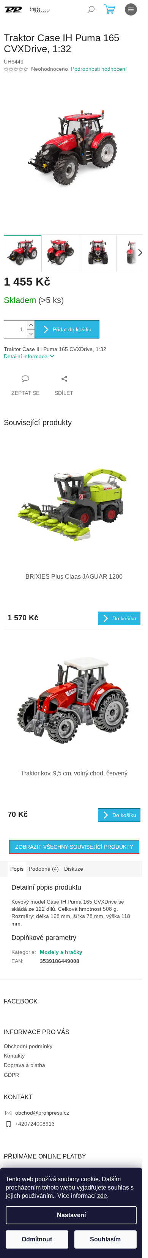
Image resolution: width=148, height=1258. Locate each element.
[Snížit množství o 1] (31, 333)
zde (102, 1196)
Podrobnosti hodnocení (99, 69)
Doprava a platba (24, 1065)
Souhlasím (105, 1239)
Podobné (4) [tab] (44, 869)
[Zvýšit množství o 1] (31, 325)
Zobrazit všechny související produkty (74, 847)
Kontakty (14, 1056)
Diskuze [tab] (73, 869)
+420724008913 (35, 1124)
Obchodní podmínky (28, 1046)
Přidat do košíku (72, 329)
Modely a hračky (61, 952)
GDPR (11, 1075)
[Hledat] (91, 9)
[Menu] (131, 9)
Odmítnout (37, 1239)
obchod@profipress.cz (42, 1113)
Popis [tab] (17, 869)
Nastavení (71, 1215)
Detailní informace (25, 356)
